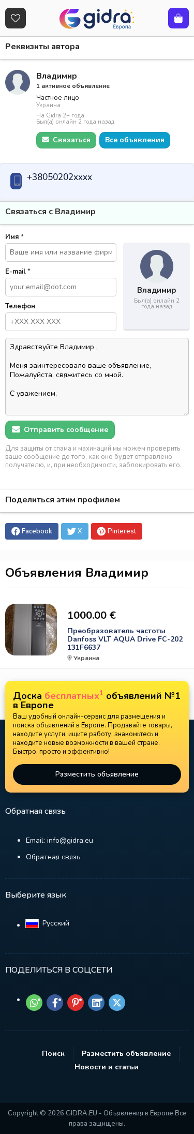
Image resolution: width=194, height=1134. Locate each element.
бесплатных (73, 696)
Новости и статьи (106, 1067)
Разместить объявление (97, 774)
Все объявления (135, 140)
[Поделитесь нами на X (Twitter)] (117, 1002)
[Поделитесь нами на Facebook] (55, 1002)
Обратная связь (53, 857)
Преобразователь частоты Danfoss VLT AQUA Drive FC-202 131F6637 (125, 639)
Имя (14, 237)
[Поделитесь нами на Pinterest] (75, 1002)
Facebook (37, 531)
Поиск (53, 1053)
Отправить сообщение (65, 430)
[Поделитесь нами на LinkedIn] (96, 1002)
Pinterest (122, 531)
